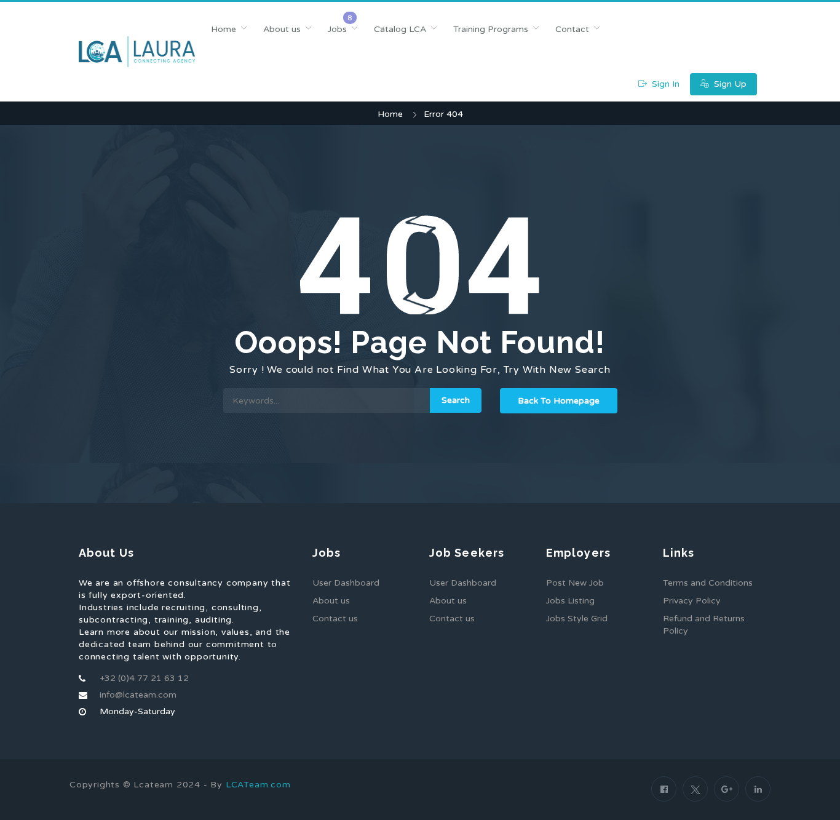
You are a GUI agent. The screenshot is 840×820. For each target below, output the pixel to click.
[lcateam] (137, 51)
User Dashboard (345, 583)
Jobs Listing (570, 600)
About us (282, 29)
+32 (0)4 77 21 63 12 (144, 678)
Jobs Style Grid (577, 618)
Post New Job (575, 583)
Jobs (337, 29)
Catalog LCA (400, 29)
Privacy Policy (692, 600)
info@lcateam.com (138, 695)
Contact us (335, 618)
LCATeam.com (258, 784)
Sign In (664, 84)
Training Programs (490, 29)
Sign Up (729, 84)
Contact (572, 29)
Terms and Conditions (708, 583)
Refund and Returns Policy (704, 624)
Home (223, 29)
